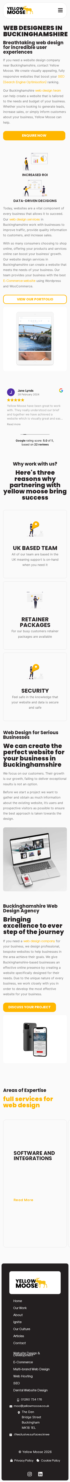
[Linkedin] (40, 1474)
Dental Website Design (30, 1390)
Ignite (17, 1322)
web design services (24, 219)
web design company (39, 941)
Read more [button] (14, 424)
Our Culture (21, 1329)
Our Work (20, 1308)
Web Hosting (23, 1376)
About (18, 1315)
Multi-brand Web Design (31, 1369)
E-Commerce (23, 1362)
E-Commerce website (19, 280)
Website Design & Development (26, 1354)
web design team (48, 90)
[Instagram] (30, 1474)
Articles (18, 1336)
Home (17, 1301)
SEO (16, 1383)
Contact (19, 1343)
